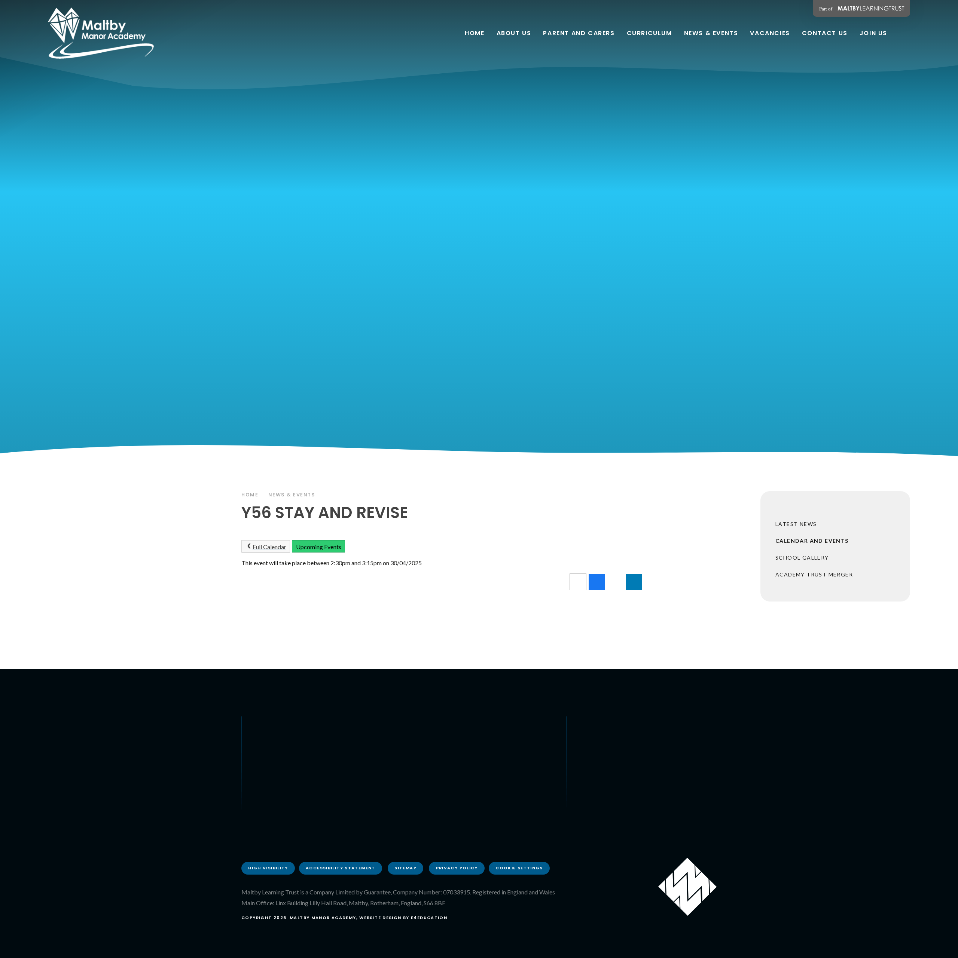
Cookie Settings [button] (519, 868)
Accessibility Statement (340, 868)
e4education (429, 918)
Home (250, 494)
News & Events (291, 494)
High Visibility (268, 868)
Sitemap (405, 868)
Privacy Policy (457, 868)
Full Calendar (269, 546)
